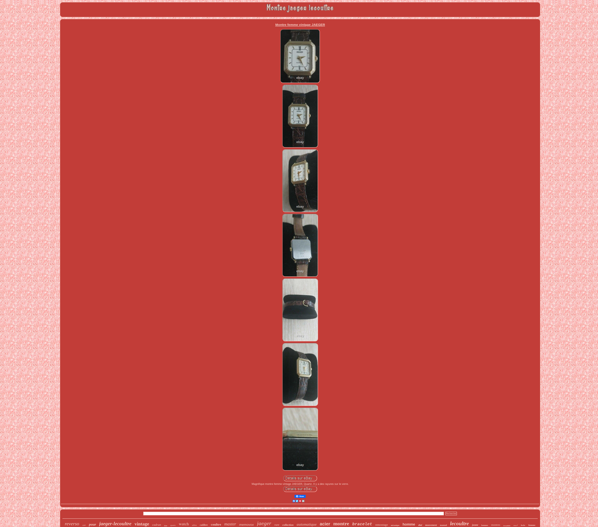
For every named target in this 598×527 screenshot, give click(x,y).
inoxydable (506, 526)
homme (409, 524)
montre (341, 523)
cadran (156, 524)
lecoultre (459, 523)
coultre (216, 524)
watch (184, 524)
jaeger (264, 523)
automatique (307, 524)
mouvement (431, 525)
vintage (142, 523)
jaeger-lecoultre (115, 523)
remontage (381, 524)
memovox (246, 524)
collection (288, 524)
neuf (515, 526)
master (230, 524)
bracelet (362, 524)
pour (92, 524)
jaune (475, 524)
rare (276, 524)
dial (420, 525)
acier (325, 523)
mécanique (395, 525)
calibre (204, 524)
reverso (72, 523)
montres (495, 524)
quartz (173, 525)
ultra (194, 525)
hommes (484, 525)
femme (531, 525)
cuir (84, 525)
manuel (443, 525)
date (165, 526)
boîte (523, 525)
